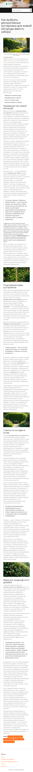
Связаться (4, 766)
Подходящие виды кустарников (12, 97)
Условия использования (7, 759)
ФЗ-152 (3, 764)
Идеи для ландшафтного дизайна (13, 102)
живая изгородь (8, 739)
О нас (2, 757)
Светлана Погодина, (10, 54)
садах (9, 61)
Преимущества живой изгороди (12, 95)
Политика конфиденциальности (9, 761)
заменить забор (19, 739)
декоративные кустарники (15, 736)
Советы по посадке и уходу (11, 100)
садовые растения (9, 741)
